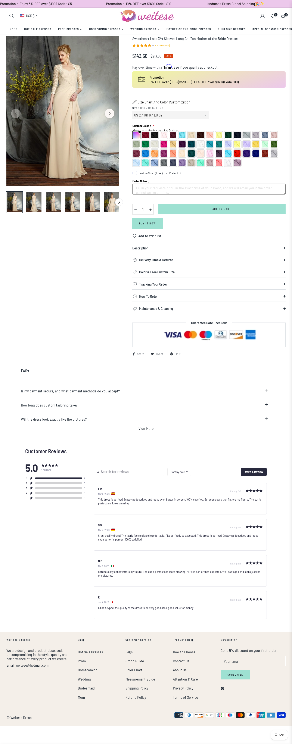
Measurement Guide (140, 679)
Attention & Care (185, 679)
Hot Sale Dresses (90, 652)
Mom (81, 697)
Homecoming (87, 669)
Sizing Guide (134, 661)
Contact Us (181, 661)
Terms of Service (185, 697)
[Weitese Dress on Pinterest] (222, 688)
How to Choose (184, 652)
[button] (11, 16)
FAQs (129, 652)
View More (146, 428)
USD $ (30, 15)
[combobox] (179, 472)
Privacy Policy (183, 688)
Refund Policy (135, 697)
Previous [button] (16, 113)
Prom (82, 661)
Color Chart (133, 669)
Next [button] (109, 113)
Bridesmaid (86, 688)
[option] (62, 111)
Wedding (84, 679)
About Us (180, 669)
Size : (147, 108)
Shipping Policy (136, 688)
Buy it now (147, 223)
